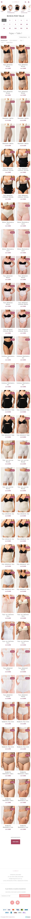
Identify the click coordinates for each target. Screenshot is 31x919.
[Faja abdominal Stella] (8, 657)
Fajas (21, 40)
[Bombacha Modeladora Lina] (23, 788)
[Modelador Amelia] (8, 107)
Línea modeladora (13, 40)
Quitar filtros (9, 42)
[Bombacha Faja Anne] (8, 711)
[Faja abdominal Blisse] (8, 54)
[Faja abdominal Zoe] (8, 503)
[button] (25, 2)
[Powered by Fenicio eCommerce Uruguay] (27, 917)
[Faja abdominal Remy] (8, 399)
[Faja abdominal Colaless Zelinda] (8, 158)
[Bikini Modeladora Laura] (8, 211)
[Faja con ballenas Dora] (8, 604)
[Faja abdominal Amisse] (8, 265)
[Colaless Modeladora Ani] (8, 345)
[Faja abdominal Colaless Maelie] (23, 292)
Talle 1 (2, 42)
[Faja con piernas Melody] (8, 449)
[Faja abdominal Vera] (8, 553)
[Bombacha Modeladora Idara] (8, 761)
